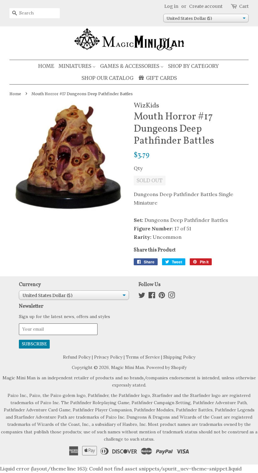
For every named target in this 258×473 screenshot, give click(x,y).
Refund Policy (77, 357)
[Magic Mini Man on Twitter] (141, 296)
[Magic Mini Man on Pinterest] (161, 296)
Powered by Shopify (166, 367)
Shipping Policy (179, 357)
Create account (205, 6)
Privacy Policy (108, 357)
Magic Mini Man (127, 367)
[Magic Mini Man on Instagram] (171, 296)
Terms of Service (143, 357)
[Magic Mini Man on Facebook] (151, 296)
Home (15, 93)
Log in (171, 6)
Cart (244, 6)
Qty (138, 168)
